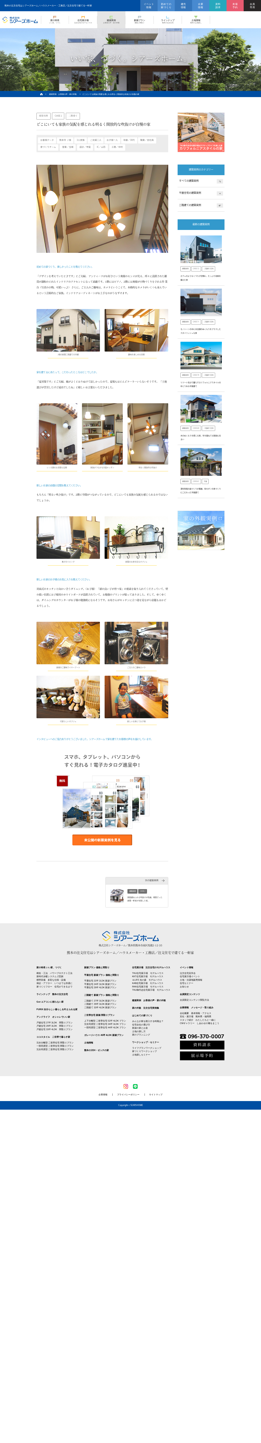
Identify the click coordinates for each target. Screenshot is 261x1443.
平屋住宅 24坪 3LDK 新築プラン (100, 984)
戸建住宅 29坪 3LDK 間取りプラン (54, 1026)
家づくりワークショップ (144, 1051)
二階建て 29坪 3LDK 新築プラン (100, 1004)
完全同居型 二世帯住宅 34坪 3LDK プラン (105, 1024)
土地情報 (196, 21)
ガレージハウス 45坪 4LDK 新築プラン (104, 1035)
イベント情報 (149, 6)
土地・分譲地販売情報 (191, 980)
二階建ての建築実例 (200, 205)
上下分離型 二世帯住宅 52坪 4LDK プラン (105, 1021)
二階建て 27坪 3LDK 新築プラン (100, 1000)
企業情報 (200, 6)
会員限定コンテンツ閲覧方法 (194, 1000)
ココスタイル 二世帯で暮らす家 (53, 1037)
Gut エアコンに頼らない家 (50, 1001)
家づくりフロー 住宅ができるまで (54, 986)
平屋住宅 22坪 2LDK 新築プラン (100, 980)
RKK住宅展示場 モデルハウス (148, 986)
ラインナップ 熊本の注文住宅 (52, 994)
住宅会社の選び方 (141, 1024)
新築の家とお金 (140, 1028)
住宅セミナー (186, 983)
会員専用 (252, 6)
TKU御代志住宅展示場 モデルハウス (151, 990)
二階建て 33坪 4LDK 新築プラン (100, 1007)
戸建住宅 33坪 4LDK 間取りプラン (54, 1029)
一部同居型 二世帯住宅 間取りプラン (55, 1046)
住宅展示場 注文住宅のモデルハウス (151, 967)
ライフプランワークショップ (146, 1048)
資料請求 (218, 6)
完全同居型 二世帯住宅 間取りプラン (55, 1049)
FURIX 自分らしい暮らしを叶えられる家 (56, 1009)
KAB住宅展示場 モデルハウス (147, 983)
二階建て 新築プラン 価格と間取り (101, 995)
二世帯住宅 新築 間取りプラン (99, 1015)
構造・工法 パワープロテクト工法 (54, 973)
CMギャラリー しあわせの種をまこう (199, 1023)
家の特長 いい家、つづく (49, 967)
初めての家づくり (166, 6)
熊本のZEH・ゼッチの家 (96, 1050)
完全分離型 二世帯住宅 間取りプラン (55, 1042)
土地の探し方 (139, 1031)
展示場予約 (202, 1056)
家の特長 (55, 21)
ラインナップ (168, 21)
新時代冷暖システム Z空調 (49, 976)
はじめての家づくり (142, 1015)
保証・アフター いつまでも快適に (54, 983)
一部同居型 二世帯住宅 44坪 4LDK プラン (105, 1027)
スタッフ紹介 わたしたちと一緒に (198, 1020)
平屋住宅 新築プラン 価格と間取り (101, 975)
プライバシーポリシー (128, 1094)
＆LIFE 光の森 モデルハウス (147, 980)
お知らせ (184, 986)
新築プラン (139, 21)
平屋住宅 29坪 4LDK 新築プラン (100, 987)
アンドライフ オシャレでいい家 (53, 1017)
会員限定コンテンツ (190, 994)
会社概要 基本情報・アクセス (195, 1013)
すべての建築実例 (200, 181)
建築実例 (111, 21)
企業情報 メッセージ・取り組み (196, 1007)
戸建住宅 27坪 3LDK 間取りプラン (54, 1022)
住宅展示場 (83, 21)
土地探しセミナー (141, 1054)
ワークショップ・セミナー (145, 1042)
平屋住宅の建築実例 (199, 193)
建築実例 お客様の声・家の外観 (63, 94)
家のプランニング (141, 1034)
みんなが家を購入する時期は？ (148, 1021)
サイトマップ (156, 1094)
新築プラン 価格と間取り (96, 967)
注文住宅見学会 (188, 973)
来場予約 (235, 6)
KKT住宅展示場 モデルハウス (147, 976)
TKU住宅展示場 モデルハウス (148, 973)
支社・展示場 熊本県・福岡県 (195, 1016)
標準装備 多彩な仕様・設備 (51, 980)
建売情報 (183, 6)
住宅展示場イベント (190, 976)
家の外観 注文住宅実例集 (145, 1008)
